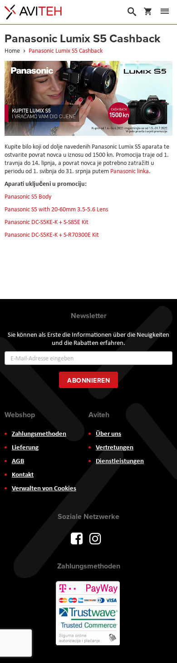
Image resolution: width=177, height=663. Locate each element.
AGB (18, 461)
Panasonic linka (129, 171)
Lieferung (25, 447)
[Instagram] (95, 537)
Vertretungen (114, 447)
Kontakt (23, 474)
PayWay (88, 614)
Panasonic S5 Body (28, 196)
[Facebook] (77, 537)
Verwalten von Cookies (44, 488)
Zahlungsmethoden (39, 433)
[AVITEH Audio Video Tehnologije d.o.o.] (33, 12)
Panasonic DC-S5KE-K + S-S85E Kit (46, 222)
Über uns (108, 433)
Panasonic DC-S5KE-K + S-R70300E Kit (52, 234)
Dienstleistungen (120, 461)
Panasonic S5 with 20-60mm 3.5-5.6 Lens (56, 209)
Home (13, 50)
